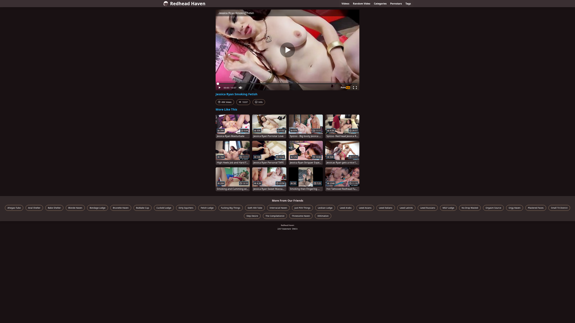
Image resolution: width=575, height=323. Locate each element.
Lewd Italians (385, 207)
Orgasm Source (493, 207)
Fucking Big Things (230, 207)
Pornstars (396, 3)
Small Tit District (559, 207)
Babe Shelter (54, 207)
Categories (380, 3)
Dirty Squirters (186, 207)
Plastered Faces (536, 207)
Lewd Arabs (346, 207)
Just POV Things (302, 207)
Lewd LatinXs (406, 207)
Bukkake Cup (142, 207)
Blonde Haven (75, 207)
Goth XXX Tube (255, 207)
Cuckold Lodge (163, 207)
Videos (345, 3)
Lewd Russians (427, 207)
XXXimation (323, 215)
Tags (408, 3)
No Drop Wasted (470, 207)
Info (260, 102)
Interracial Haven (278, 207)
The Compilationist (274, 215)
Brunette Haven (121, 207)
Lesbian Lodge (325, 207)
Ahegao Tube (14, 207)
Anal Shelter (34, 207)
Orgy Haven (514, 207)
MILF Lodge (448, 207)
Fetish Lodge (207, 207)
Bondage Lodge (97, 207)
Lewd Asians (365, 207)
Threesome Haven (301, 215)
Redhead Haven (187, 3)
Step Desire (252, 215)
